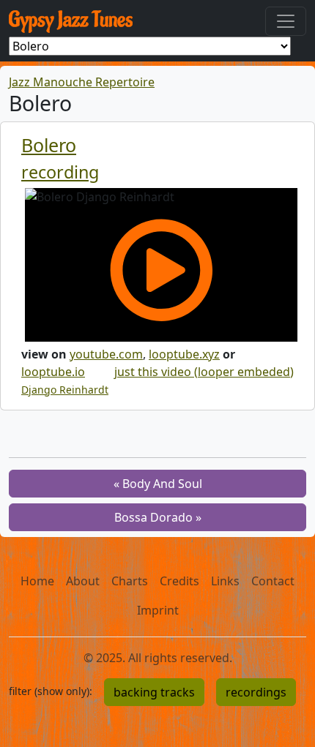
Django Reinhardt (64, 390)
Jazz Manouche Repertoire (82, 82)
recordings (256, 692)
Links (225, 581)
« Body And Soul (158, 484)
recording (60, 172)
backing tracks (154, 692)
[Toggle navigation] (285, 21)
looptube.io (53, 372)
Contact (272, 581)
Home (37, 581)
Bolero (48, 144)
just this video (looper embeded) (204, 372)
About (83, 581)
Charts (129, 581)
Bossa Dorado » (157, 517)
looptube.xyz (184, 354)
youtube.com (106, 354)
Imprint (158, 610)
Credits (179, 581)
